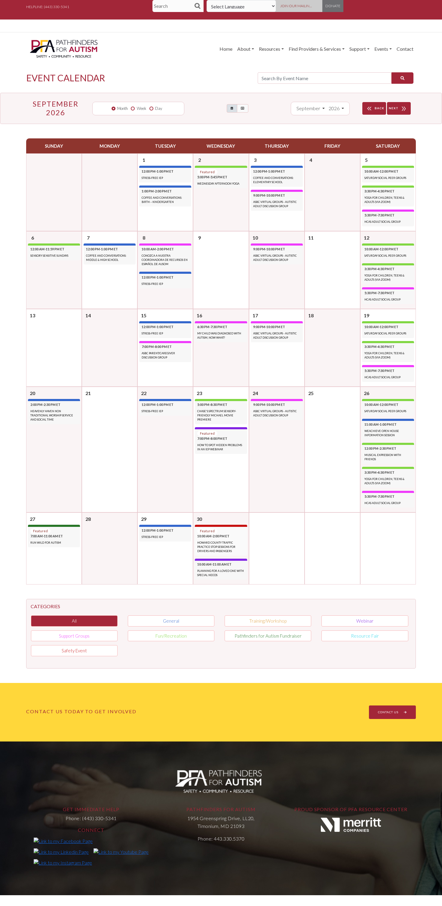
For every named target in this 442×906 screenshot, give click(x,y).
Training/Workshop (268, 621)
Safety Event (74, 650)
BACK (375, 108)
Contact (405, 49)
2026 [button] (334, 108)
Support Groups (74, 636)
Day (158, 108)
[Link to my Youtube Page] (121, 852)
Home (225, 49)
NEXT (398, 108)
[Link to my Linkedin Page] (61, 852)
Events (381, 49)
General (171, 621)
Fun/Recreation (171, 636)
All (74, 621)
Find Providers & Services (315, 49)
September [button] (308, 108)
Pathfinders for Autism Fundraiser (268, 636)
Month (122, 108)
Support (357, 49)
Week (141, 108)
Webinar (364, 621)
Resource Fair (365, 636)
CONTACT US (388, 712)
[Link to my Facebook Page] (63, 841)
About (243, 49)
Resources (269, 49)
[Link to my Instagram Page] (63, 862)
